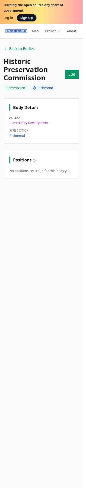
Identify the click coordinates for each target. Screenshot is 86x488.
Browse (50, 31)
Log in (8, 18)
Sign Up (26, 18)
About (71, 31)
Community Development (28, 123)
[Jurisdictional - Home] (16, 31)
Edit (72, 74)
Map (35, 31)
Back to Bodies (22, 48)
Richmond (45, 88)
